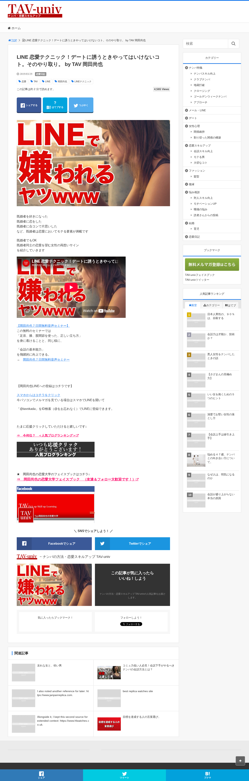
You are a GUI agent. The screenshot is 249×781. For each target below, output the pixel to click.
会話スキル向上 (203, 151)
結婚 (191, 223)
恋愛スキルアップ (200, 145)
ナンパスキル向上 (205, 73)
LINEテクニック (83, 81)
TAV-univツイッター (197, 279)
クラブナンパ (202, 79)
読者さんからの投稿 (206, 215)
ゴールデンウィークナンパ (210, 96)
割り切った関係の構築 (207, 137)
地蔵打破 (199, 85)
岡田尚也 (62, 81)
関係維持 (199, 131)
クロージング (202, 90)
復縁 (191, 184)
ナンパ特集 (196, 67)
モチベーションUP (205, 203)
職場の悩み (200, 209)
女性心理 (194, 126)
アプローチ (200, 102)
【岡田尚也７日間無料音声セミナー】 (43, 325)
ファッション (197, 170)
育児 (196, 228)
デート (193, 118)
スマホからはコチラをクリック (38, 395)
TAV (36, 81)
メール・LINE (197, 110)
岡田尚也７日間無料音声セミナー (46, 359)
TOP (14, 40)
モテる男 (199, 157)
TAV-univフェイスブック (200, 274)
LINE (47, 81)
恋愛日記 (40, 74)
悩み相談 (194, 192)
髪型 (196, 176)
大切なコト (200, 162)
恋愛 (24, 81)
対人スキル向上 (203, 197)
